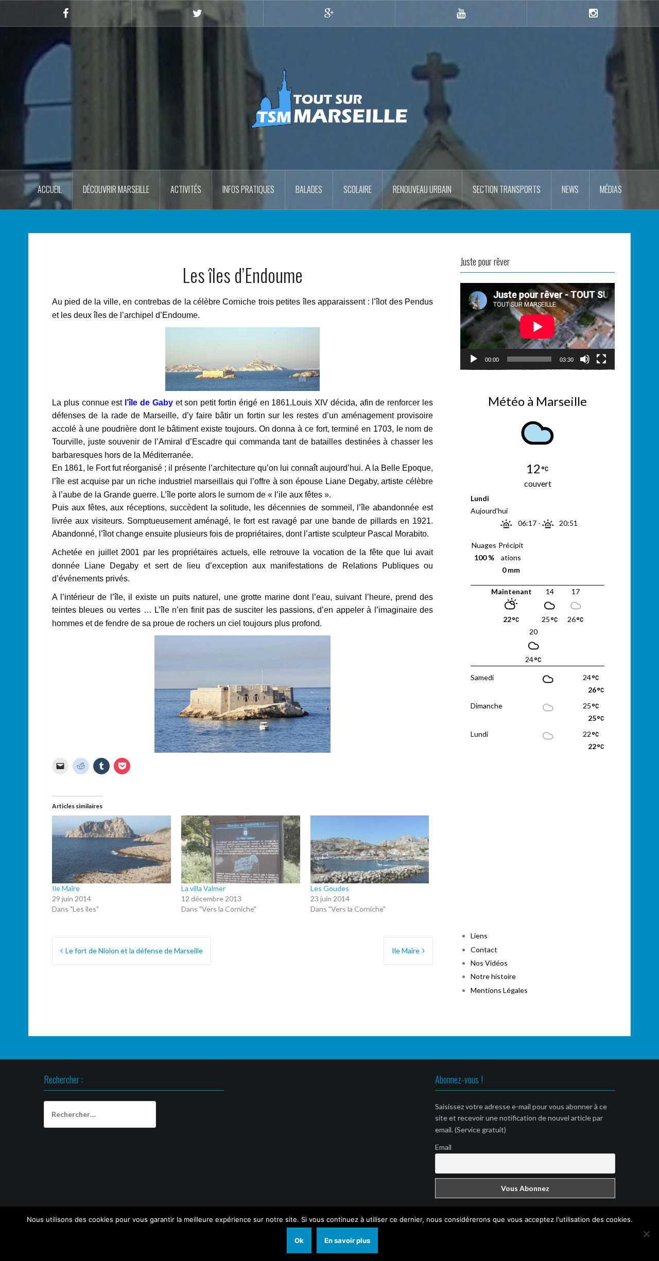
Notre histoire (493, 976)
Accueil (50, 189)
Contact (484, 949)
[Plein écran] (601, 359)
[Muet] (585, 359)
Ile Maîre (66, 888)
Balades (309, 189)
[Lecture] (474, 359)
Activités (185, 189)
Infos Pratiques (248, 189)
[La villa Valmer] (240, 849)
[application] (537, 326)
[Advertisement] (537, 846)
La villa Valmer (203, 888)
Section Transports (507, 189)
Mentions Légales (499, 990)
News (570, 189)
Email (443, 1147)
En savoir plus (347, 1240)
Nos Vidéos (489, 962)
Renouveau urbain (422, 189)
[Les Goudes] (369, 849)
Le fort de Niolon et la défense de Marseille (134, 950)
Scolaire (357, 189)
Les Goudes (329, 888)
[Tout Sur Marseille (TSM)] (330, 97)
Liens (479, 935)
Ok (299, 1240)
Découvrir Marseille (116, 189)
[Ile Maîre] (111, 849)
